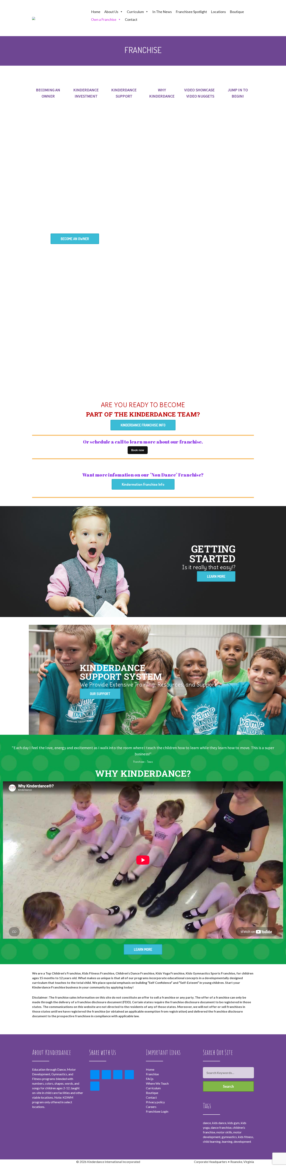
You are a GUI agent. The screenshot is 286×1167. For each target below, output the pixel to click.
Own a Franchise (103, 19)
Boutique (237, 12)
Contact (131, 19)
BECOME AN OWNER (75, 239)
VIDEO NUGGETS (200, 96)
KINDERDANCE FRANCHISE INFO (143, 425)
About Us (111, 12)
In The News (162, 12)
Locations (218, 12)
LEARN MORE (216, 576)
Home (95, 12)
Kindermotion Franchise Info (143, 484)
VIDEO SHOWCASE (199, 89)
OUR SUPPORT (100, 694)
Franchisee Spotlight (191, 12)
